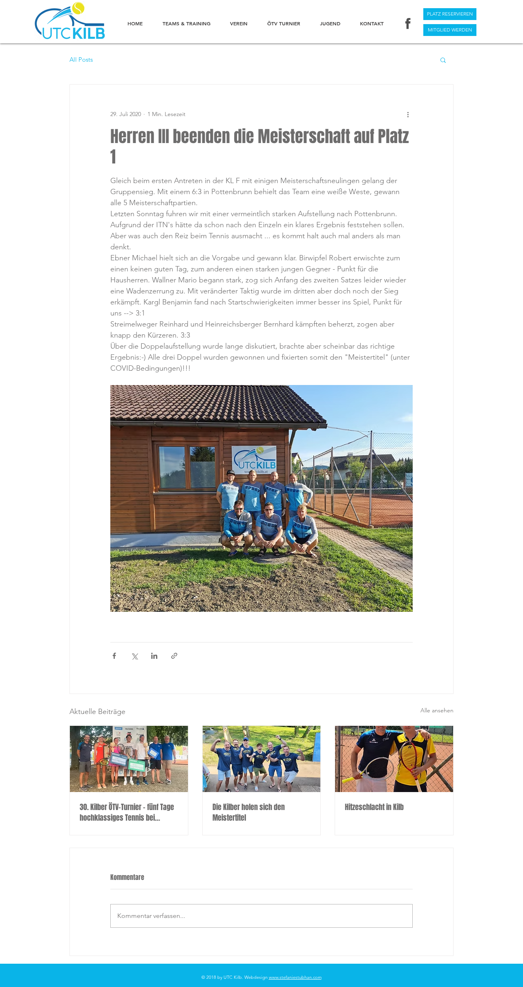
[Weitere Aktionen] (408, 114)
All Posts (81, 59)
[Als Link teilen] (174, 656)
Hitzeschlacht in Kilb (374, 807)
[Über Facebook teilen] (114, 656)
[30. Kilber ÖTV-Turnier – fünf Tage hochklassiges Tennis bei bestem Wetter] (129, 759)
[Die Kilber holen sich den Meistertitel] (262, 759)
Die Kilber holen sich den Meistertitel (248, 812)
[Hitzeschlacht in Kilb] (394, 759)
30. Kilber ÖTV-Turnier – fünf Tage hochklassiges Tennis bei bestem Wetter (127, 812)
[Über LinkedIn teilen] (154, 656)
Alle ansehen (437, 710)
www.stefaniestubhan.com (295, 977)
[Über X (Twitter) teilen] (134, 656)
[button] (443, 59)
